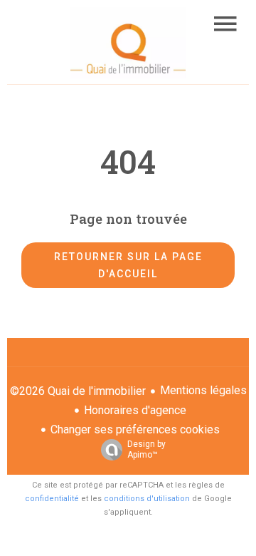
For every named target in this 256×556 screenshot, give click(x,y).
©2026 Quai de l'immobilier (78, 391)
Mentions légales (203, 390)
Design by (146, 449)
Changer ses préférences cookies (135, 429)
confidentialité (52, 498)
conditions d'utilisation (147, 498)
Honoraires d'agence (135, 410)
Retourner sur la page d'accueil (128, 265)
